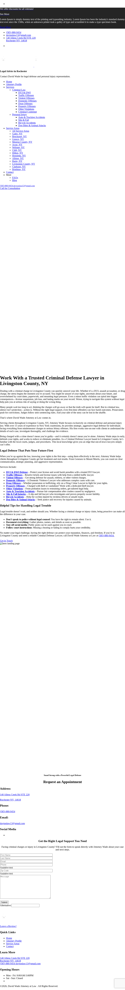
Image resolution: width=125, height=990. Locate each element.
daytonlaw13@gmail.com (12, 823)
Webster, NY (18, 147)
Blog (14, 180)
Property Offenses (27, 106)
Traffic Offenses (26, 95)
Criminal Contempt (27, 111)
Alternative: (5, 905)
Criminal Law (19, 90)
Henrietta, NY (19, 155)
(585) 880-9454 (7, 811)
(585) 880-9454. (106, 535)
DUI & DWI (24, 92)
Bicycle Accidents (27, 122)
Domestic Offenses (27, 101)
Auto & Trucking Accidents (31, 117)
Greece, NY (18, 139)
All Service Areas (20, 131)
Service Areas (12, 128)
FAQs (15, 177)
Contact (10, 172)
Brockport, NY (19, 136)
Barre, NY (17, 161)
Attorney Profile (14, 84)
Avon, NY (17, 144)
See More (4, 14)
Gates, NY (17, 133)
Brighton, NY (19, 169)
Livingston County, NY (23, 164)
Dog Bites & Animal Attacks (32, 125)
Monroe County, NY (22, 142)
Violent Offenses (26, 98)
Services (10, 87)
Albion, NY (18, 158)
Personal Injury (19, 114)
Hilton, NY (17, 153)
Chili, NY (17, 150)
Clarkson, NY (19, 166)
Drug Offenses (25, 103)
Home (9, 81)
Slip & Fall (23, 120)
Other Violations (26, 109)
